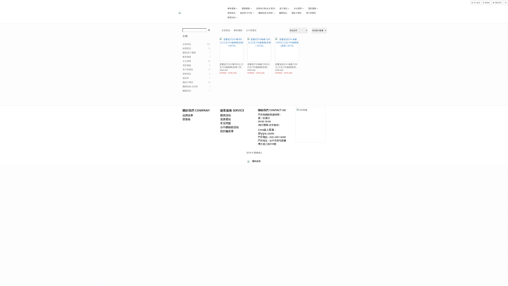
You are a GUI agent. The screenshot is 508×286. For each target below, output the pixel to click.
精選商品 (187, 48)
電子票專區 (311, 13)
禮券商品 (231, 13)
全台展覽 (298, 8)
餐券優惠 (232, 8)
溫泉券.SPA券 (246, 13)
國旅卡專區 (296, 13)
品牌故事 (188, 115)
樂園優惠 (246, 8)
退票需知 (225, 119)
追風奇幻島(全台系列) (265, 8)
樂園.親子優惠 (189, 52)
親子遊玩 (284, 8)
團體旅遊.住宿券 (265, 13)
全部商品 (187, 44)
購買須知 (232, 17)
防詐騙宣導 (226, 131)
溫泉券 (186, 78)
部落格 (186, 119)
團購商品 (283, 13)
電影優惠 (312, 8)
